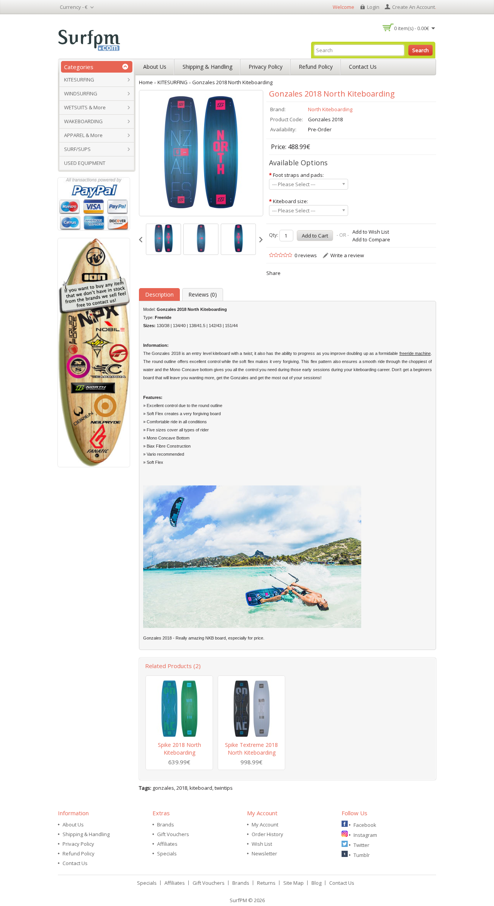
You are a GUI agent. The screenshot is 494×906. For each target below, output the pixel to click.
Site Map (293, 882)
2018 (181, 787)
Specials (167, 853)
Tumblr (362, 855)
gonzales (163, 787)
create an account (413, 6)
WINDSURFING (80, 93)
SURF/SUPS (77, 149)
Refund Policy (316, 66)
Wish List (262, 843)
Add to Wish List (370, 231)
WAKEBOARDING (83, 121)
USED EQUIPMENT (84, 162)
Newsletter (264, 853)
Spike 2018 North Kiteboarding (179, 748)
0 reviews (305, 255)
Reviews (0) (202, 294)
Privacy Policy (266, 66)
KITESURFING (79, 79)
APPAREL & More (83, 135)
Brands (165, 824)
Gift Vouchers (173, 834)
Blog (316, 882)
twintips (224, 787)
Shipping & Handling (207, 66)
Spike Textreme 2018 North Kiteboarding (251, 748)
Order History (267, 834)
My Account (265, 824)
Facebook (365, 824)
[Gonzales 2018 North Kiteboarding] (163, 239)
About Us (154, 66)
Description (159, 294)
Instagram (365, 834)
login (373, 6)
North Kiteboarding (330, 109)
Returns (266, 882)
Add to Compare (371, 239)
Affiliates (167, 843)
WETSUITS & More (85, 107)
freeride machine (415, 353)
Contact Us (363, 66)
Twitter (361, 845)
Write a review (347, 255)
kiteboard (200, 787)
